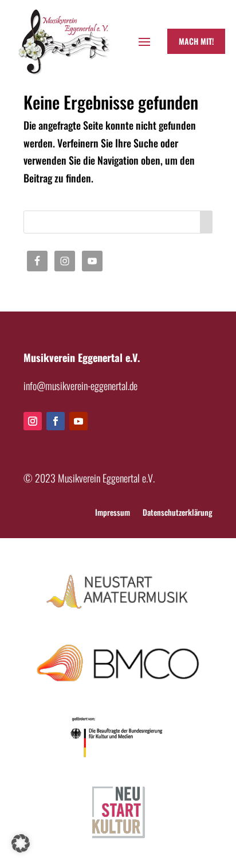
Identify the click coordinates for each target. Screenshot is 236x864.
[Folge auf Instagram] (32, 421)
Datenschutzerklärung (178, 513)
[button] (20, 843)
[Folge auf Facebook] (55, 421)
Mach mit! (196, 41)
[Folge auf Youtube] (78, 421)
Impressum (112, 513)
